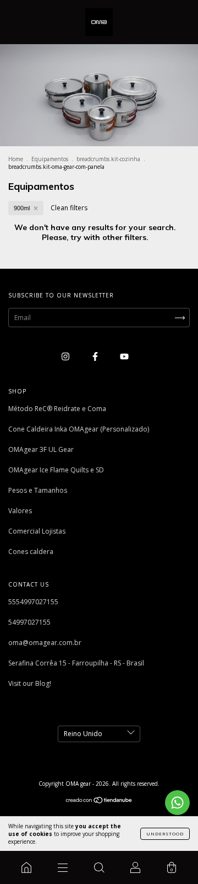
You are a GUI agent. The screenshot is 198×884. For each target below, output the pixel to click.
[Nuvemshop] (99, 801)
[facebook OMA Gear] (96, 356)
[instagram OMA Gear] (66, 356)
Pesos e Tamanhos (37, 490)
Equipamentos (49, 159)
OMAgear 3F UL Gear (41, 449)
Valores (20, 510)
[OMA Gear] (26, 867)
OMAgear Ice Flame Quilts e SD (56, 470)
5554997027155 (33, 601)
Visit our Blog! (29, 683)
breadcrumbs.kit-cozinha (108, 159)
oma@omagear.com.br (44, 642)
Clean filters (69, 207)
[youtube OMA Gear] (124, 356)
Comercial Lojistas (36, 531)
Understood (165, 833)
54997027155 (29, 622)
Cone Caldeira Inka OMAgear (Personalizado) (78, 429)
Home (15, 159)
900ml (22, 208)
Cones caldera (30, 551)
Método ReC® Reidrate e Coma (57, 408)
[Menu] (63, 867)
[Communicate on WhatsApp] (177, 802)
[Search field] (99, 867)
